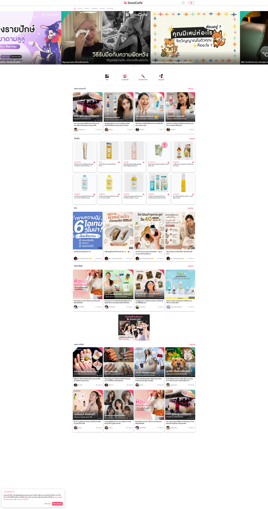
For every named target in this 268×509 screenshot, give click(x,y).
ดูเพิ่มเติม (190, 89)
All (74, 9)
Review (102, 9)
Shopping (94, 9)
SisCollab (110, 9)
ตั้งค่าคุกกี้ (47, 504)
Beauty (80, 9)
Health (86, 9)
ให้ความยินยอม (57, 504)
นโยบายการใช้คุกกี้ (22, 499)
